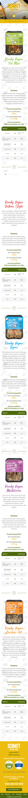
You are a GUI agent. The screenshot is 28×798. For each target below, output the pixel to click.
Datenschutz (19, 794)
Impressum (7, 794)
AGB (2, 794)
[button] (14, 16)
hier (24, 772)
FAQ (13, 794)
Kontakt (25, 794)
